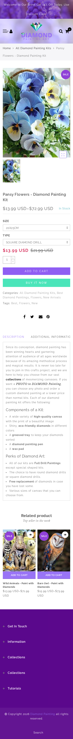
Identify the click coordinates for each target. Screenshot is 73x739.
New (35, 303)
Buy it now (36, 282)
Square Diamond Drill (24, 242)
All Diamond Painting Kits (33, 48)
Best (14, 303)
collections (14, 379)
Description (13, 336)
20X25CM (12, 228)
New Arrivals (52, 297)
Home (7, 48)
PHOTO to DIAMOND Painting (38, 384)
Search (38, 732)
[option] (36, 112)
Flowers (36, 297)
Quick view (30, 534)
